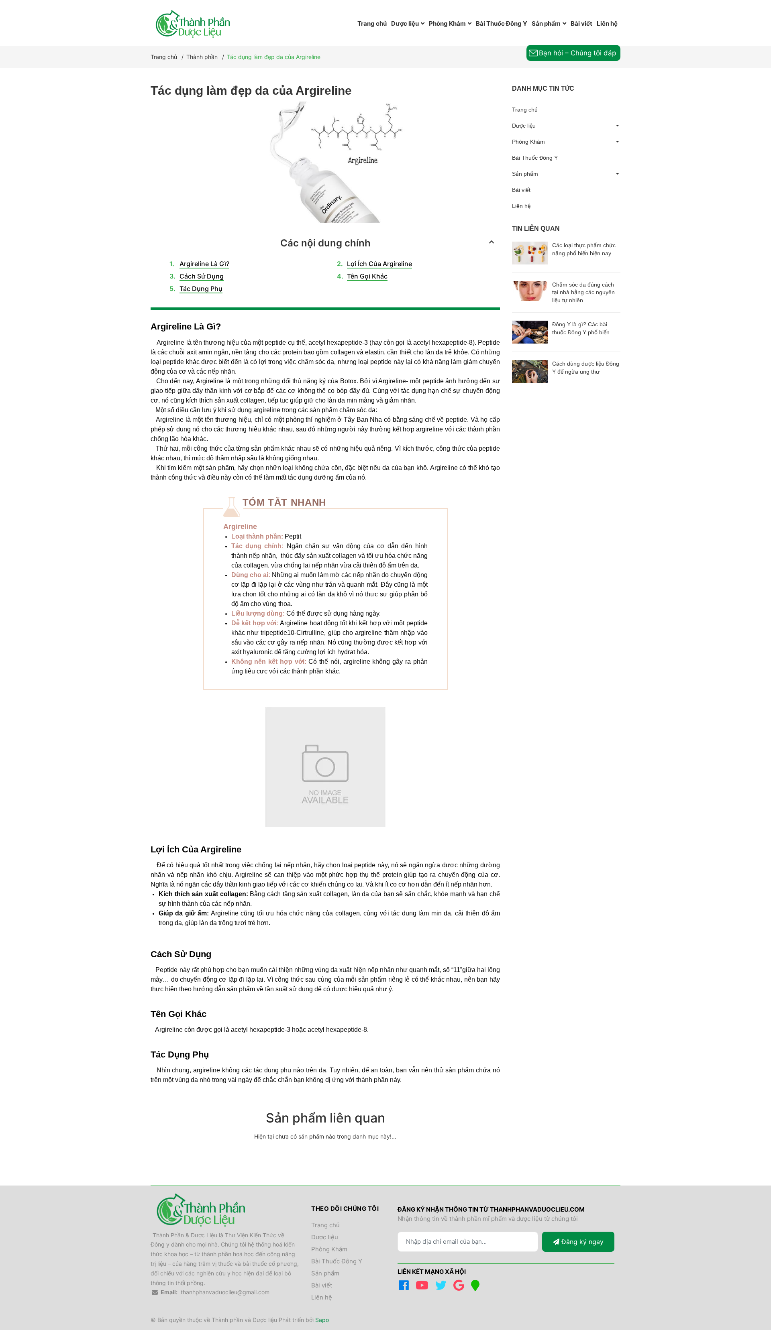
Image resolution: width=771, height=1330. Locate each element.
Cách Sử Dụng (201, 276)
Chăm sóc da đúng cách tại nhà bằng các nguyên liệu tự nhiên (583, 292)
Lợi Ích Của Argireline (379, 264)
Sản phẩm (525, 174)
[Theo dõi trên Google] (460, 1287)
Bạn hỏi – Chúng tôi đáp (577, 53)
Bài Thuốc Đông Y (535, 158)
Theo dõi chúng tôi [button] (345, 1208)
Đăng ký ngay (581, 1242)
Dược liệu (524, 125)
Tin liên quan (536, 228)
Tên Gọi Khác (367, 276)
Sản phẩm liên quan (325, 1118)
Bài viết (521, 190)
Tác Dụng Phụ (200, 289)
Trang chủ (525, 109)
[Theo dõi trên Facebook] (405, 1287)
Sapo (322, 1319)
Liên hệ (521, 206)
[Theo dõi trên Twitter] (442, 1287)
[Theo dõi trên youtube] (423, 1287)
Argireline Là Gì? (204, 264)
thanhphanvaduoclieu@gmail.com (225, 1292)
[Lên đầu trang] (749, 1291)
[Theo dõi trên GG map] (476, 1287)
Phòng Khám (528, 141)
